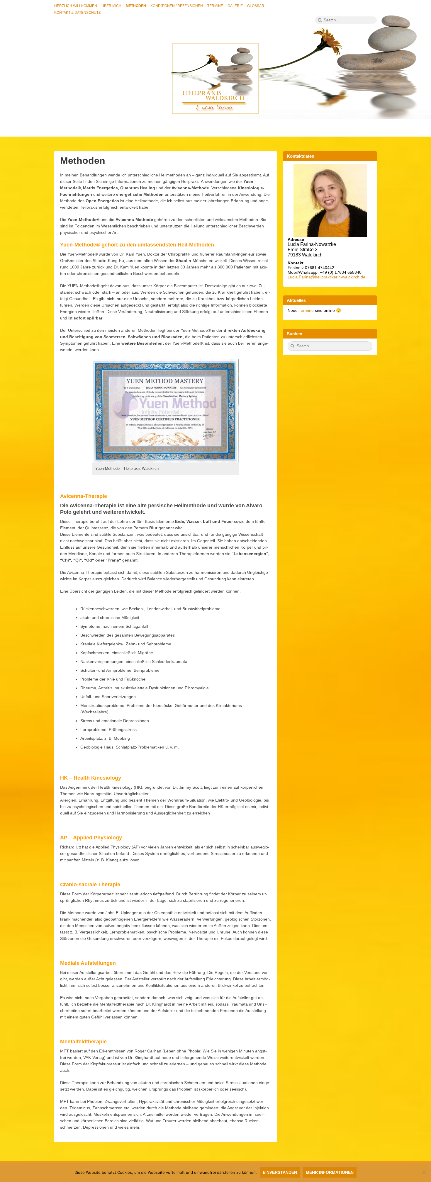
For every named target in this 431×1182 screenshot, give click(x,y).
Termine (307, 310)
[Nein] (424, 1172)
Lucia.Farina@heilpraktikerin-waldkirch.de (326, 277)
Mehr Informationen (330, 1172)
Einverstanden (280, 1172)
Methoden (82, 160)
